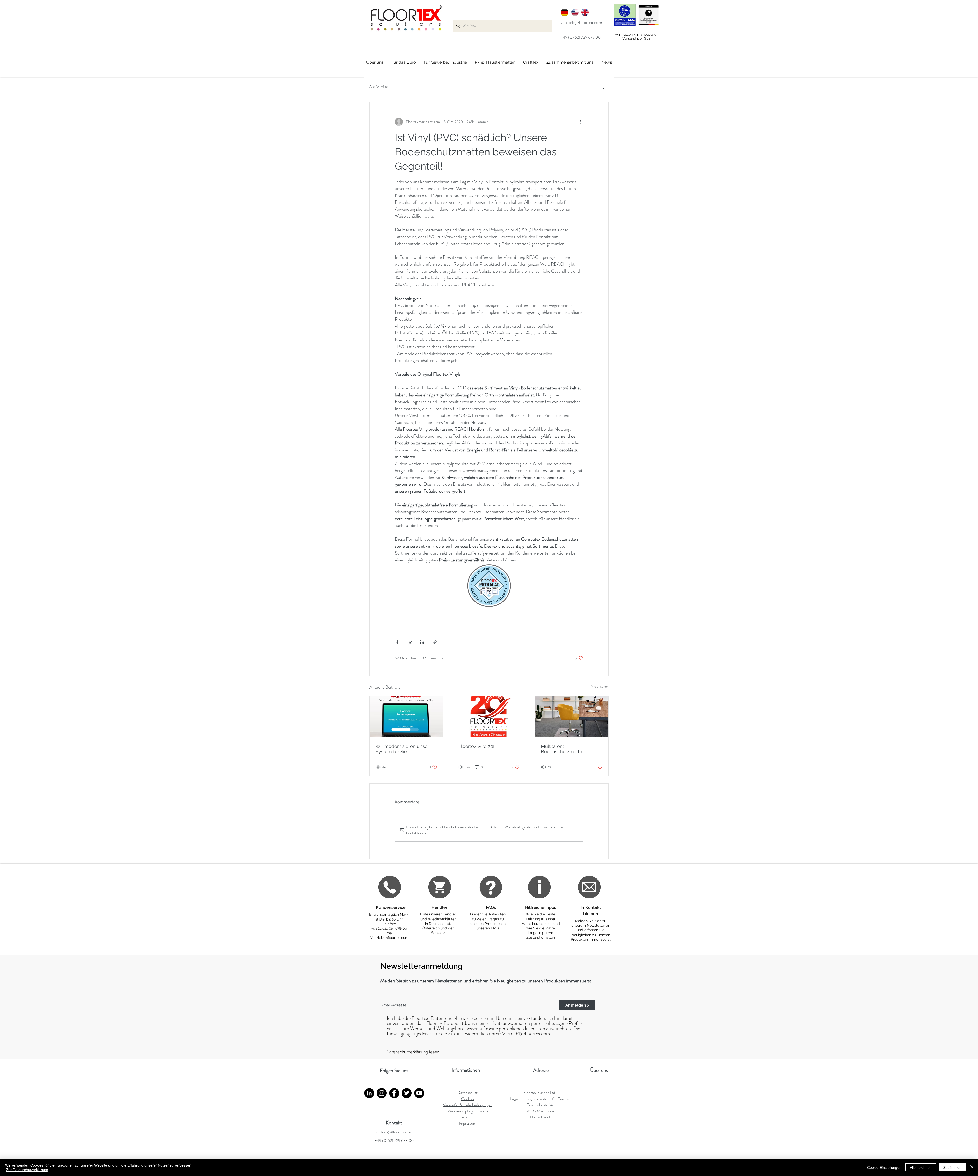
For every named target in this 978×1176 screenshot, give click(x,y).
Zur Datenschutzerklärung (27, 1169)
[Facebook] (394, 1093)
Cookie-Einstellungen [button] (884, 1167)
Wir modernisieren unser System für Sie (402, 749)
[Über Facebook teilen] (397, 642)
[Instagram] (382, 1093)
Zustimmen (952, 1167)
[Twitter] (407, 1093)
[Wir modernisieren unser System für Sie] (406, 716)
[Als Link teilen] (434, 642)
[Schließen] (972, 1167)
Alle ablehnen (921, 1167)
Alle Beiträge (378, 86)
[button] (602, 87)
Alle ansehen (600, 686)
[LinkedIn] (369, 1093)
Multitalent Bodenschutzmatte (561, 749)
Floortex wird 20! (476, 746)
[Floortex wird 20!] (489, 716)
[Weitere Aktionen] (580, 122)
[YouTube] (419, 1093)
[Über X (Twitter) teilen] (409, 642)
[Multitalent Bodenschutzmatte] (571, 716)
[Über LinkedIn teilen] (422, 642)
